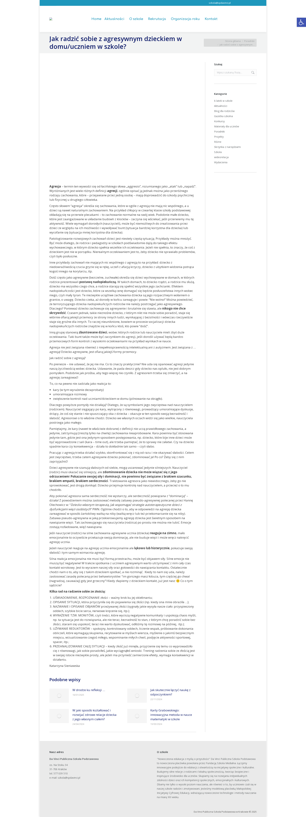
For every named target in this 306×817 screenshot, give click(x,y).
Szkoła (218, 152)
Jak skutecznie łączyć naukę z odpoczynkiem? (170, 692)
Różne (217, 141)
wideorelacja (221, 157)
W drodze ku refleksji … (88, 690)
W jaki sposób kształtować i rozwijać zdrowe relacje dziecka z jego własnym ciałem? (94, 714)
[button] (301, 22)
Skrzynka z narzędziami (227, 147)
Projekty (219, 136)
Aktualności (220, 106)
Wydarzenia (220, 162)
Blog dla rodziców (224, 111)
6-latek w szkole (223, 100)
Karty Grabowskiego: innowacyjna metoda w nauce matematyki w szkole (171, 714)
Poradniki (219, 131)
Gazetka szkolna (223, 116)
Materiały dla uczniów (226, 126)
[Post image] (59, 696)
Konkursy (219, 121)
